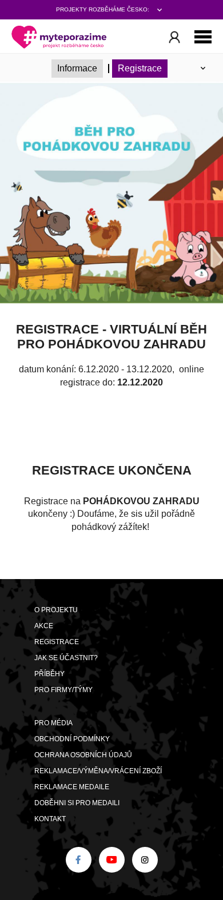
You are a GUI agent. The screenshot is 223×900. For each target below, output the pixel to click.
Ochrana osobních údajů (83, 755)
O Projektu (56, 610)
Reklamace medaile (71, 787)
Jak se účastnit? (66, 658)
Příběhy (49, 674)
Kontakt (50, 819)
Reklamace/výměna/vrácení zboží (98, 771)
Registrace (140, 68)
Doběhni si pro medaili (77, 803)
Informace (77, 68)
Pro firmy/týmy (63, 690)
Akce (43, 626)
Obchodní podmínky (72, 739)
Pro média (53, 723)
